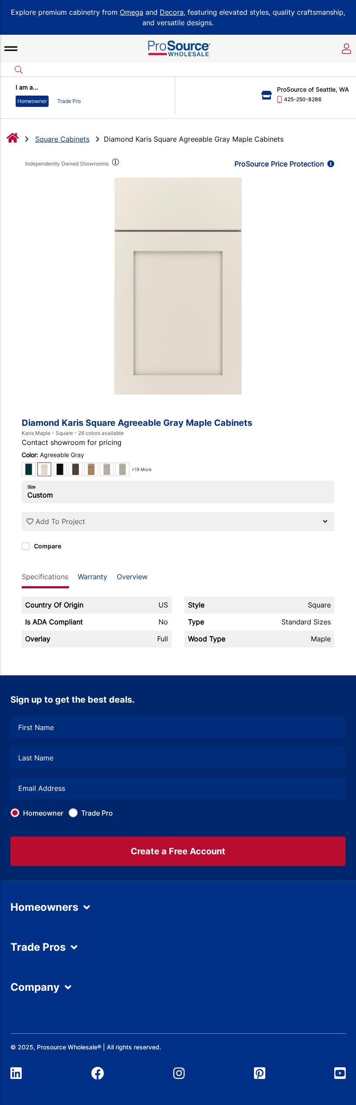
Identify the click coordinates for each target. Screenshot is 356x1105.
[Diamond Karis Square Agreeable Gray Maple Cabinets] (178, 286)
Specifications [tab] (45, 576)
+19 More (142, 469)
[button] (10, 48)
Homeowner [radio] (32, 101)
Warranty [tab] (92, 576)
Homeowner (43, 813)
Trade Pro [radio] (69, 101)
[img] (114, 164)
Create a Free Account (178, 851)
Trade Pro (97, 813)
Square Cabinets (62, 139)
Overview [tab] (132, 576)
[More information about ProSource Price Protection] (329, 163)
